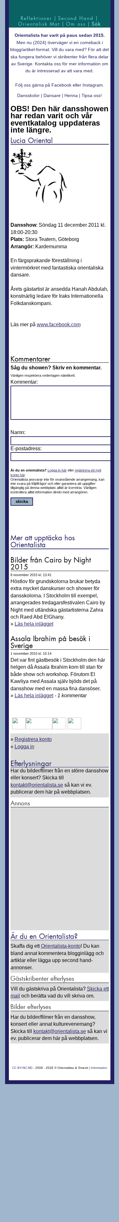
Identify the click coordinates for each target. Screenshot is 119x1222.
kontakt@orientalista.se (36, 785)
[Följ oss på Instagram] (73, 727)
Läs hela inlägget (34, 624)
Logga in (24, 746)
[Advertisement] (59, 869)
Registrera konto (33, 739)
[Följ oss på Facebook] (19, 727)
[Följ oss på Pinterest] (59, 727)
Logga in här (57, 470)
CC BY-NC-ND (22, 1067)
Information (99, 1067)
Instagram (93, 85)
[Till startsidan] (59, 7)
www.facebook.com (59, 324)
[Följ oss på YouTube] (39, 727)
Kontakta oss (48, 63)
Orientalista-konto (61, 946)
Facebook (61, 85)
